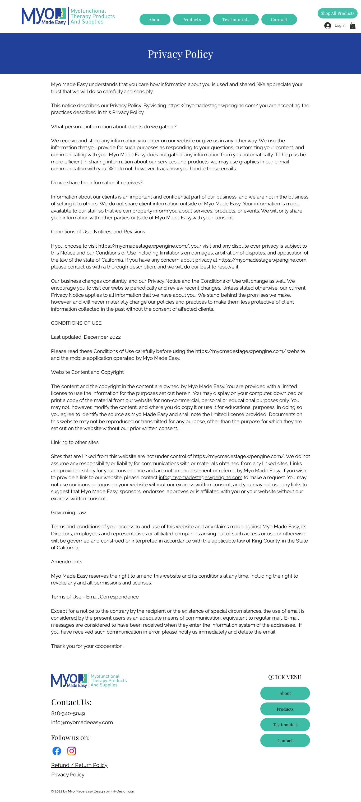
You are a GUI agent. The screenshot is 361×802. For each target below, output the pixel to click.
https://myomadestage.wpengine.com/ (213, 105)
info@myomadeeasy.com (82, 722)
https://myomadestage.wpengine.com (262, 260)
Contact (285, 740)
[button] (353, 25)
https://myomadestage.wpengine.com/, (144, 246)
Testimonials (285, 724)
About (285, 693)
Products (285, 709)
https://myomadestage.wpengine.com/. (239, 456)
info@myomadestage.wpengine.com (200, 477)
